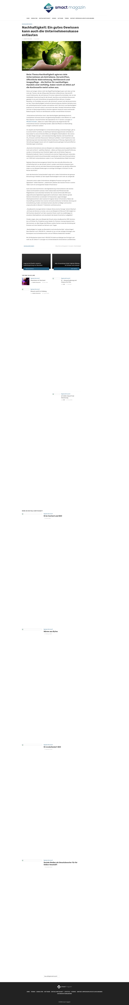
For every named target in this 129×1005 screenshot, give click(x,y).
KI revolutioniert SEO (52, 747)
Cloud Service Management (62, 246)
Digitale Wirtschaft (44, 18)
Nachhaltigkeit (78, 246)
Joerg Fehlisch (28, 38)
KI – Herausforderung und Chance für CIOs (69, 281)
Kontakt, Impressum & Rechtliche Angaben (82, 18)
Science (54, 18)
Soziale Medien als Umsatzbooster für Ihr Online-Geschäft (60, 863)
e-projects (71, 246)
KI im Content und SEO (53, 516)
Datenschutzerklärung (64, 993)
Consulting (34, 18)
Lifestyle (67, 991)
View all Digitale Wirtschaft (50, 976)
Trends (67, 18)
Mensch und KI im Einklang (39, 291)
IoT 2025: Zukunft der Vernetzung (67, 397)
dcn (64, 284)
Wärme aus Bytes (51, 631)
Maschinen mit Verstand (38, 280)
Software (60, 18)
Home (28, 18)
